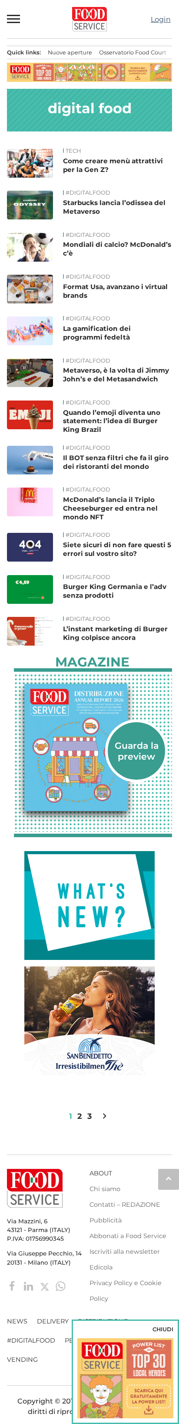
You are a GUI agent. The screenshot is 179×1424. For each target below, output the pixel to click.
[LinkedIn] (29, 1286)
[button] (14, 19)
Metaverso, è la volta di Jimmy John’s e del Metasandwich (116, 374)
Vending (22, 1359)
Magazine (92, 662)
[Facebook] (13, 1286)
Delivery (53, 1321)
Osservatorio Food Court (132, 52)
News (17, 1321)
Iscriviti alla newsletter (125, 1252)
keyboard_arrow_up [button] (168, 1178)
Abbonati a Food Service (128, 1236)
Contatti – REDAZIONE (125, 1205)
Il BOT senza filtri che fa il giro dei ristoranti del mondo (116, 462)
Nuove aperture (70, 52)
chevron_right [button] (104, 1116)
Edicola (101, 1267)
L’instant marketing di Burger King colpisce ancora (115, 633)
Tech (73, 151)
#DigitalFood (88, 193)
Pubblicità (106, 1220)
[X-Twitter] (45, 1286)
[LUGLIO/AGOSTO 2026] (93, 747)
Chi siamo (105, 1189)
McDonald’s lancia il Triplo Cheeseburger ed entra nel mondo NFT (110, 508)
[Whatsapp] (60, 1286)
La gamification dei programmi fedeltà (97, 332)
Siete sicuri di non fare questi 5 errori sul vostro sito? (117, 549)
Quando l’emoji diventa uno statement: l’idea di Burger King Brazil (111, 421)
